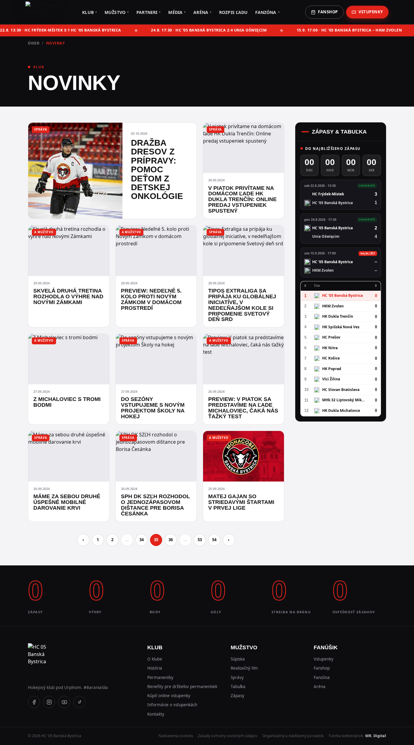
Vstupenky (371, 12)
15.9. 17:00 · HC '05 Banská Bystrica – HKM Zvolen (349, 30)
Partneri (148, 12)
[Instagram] (49, 702)
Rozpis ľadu (233, 12)
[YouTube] (64, 702)
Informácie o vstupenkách (172, 704)
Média (177, 12)
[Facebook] (34, 702)
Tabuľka (238, 686)
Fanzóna (267, 12)
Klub (89, 12)
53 (200, 539)
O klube (154, 659)
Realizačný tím (244, 668)
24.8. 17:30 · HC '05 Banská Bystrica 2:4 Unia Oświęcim (209, 30)
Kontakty (155, 714)
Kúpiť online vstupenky (168, 695)
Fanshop (328, 12)
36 (171, 539)
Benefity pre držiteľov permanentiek (182, 686)
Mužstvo (117, 12)
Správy (237, 677)
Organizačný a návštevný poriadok (293, 735)
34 (141, 539)
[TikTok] (79, 702)
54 (214, 539)
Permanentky (160, 677)
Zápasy (237, 695)
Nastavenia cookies (176, 735)
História (154, 668)
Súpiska (238, 659)
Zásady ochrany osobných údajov (227, 735)
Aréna (202, 12)
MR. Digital (375, 735)
